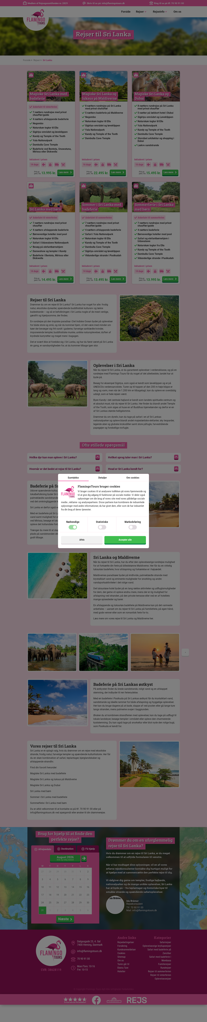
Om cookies (132, 477)
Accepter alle (125, 539)
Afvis (81, 539)
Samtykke (73, 477)
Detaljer (102, 477)
